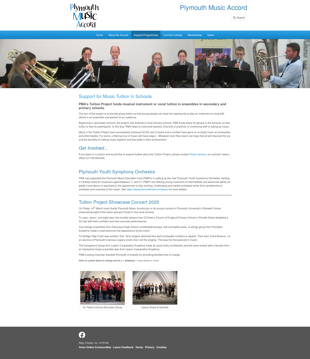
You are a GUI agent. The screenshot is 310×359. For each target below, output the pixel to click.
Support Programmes (146, 35)
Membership (195, 35)
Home (99, 35)
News (210, 35)
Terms (139, 347)
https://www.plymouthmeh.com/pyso (147, 189)
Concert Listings (173, 35)
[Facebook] (82, 334)
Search (240, 17)
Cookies (161, 347)
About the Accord (118, 35)
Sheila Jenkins (197, 154)
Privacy (149, 347)
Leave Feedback (123, 347)
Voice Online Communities (95, 347)
